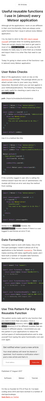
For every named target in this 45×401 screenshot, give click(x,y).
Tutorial (35, 378)
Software (7, 378)
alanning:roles (7, 80)
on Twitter (10, 397)
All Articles (22, 5)
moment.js (28, 250)
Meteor (21, 378)
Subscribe (35, 362)
